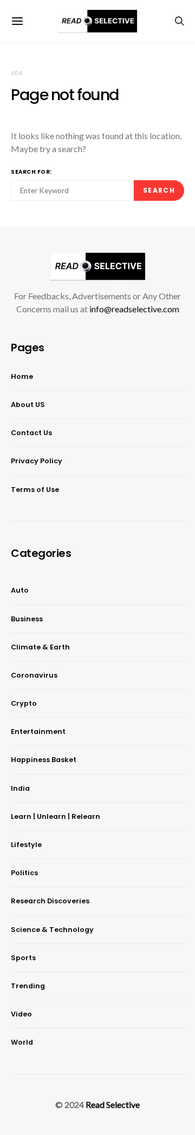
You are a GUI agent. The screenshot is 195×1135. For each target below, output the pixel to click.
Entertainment (38, 731)
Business (27, 619)
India (20, 788)
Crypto (24, 703)
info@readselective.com (134, 309)
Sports (23, 957)
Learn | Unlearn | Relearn (55, 816)
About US (28, 404)
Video (21, 1014)
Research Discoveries (50, 901)
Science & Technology (52, 929)
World (22, 1042)
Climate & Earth (40, 647)
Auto (20, 590)
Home (22, 376)
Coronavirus (34, 675)
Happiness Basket (43, 759)
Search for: (31, 172)
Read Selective (113, 1104)
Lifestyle (26, 844)
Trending (28, 985)
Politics (24, 872)
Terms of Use (35, 489)
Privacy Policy (36, 460)
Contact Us (31, 432)
